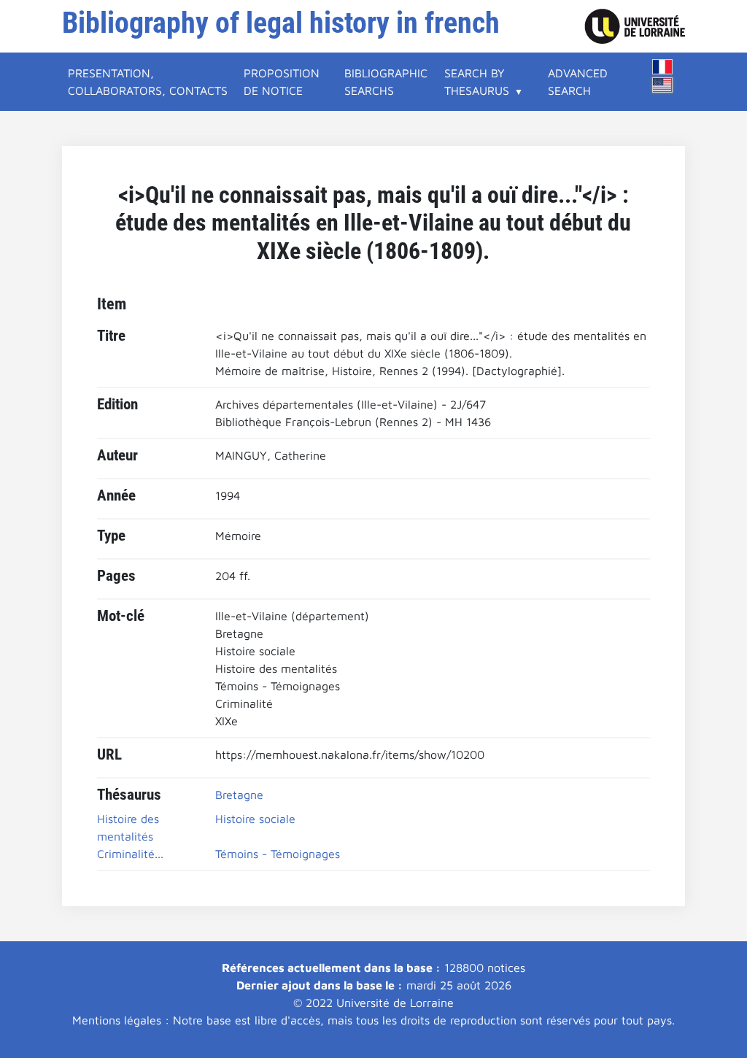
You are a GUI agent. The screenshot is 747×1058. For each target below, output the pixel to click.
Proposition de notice (282, 81)
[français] (662, 66)
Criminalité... (130, 853)
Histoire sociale (255, 818)
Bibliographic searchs (385, 81)
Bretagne (239, 794)
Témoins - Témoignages (277, 853)
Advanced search (578, 81)
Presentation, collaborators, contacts (148, 81)
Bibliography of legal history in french (281, 23)
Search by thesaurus (476, 81)
